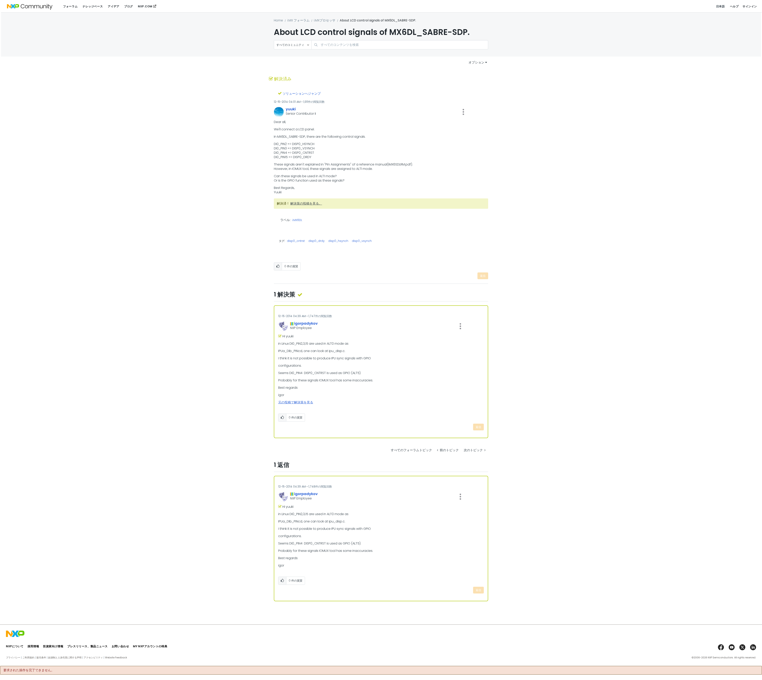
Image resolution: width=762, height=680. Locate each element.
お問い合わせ (120, 646)
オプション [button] (476, 62)
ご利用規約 (28, 657)
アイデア (113, 6)
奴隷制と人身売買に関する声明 (65, 657)
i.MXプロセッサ (324, 20)
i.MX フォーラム (298, 20)
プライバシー (13, 657)
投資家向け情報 (53, 646)
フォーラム (70, 6)
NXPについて (15, 646)
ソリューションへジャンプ (302, 93)
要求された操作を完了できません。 (28, 670)
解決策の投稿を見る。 (306, 203)
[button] (463, 112)
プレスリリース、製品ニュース (87, 646)
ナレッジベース (93, 6)
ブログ (128, 6)
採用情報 (33, 646)
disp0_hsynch (338, 241)
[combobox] (399, 44)
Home (278, 20)
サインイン (750, 6)
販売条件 (41, 657)
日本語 (720, 6)
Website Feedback (116, 657)
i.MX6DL (297, 220)
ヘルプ (734, 6)
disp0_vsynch (362, 241)
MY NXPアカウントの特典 (150, 646)
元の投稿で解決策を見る (295, 402)
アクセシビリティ (93, 657)
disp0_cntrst (296, 241)
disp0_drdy (316, 241)
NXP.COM (145, 6)
